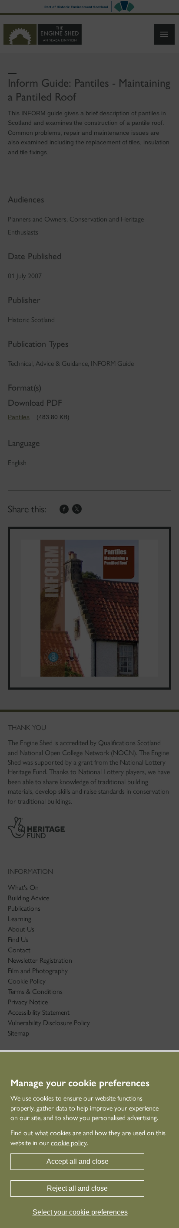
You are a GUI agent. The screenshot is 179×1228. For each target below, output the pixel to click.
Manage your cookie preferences (79, 1083)
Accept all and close (77, 1161)
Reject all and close (77, 1188)
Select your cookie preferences (80, 1212)
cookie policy (69, 1143)
